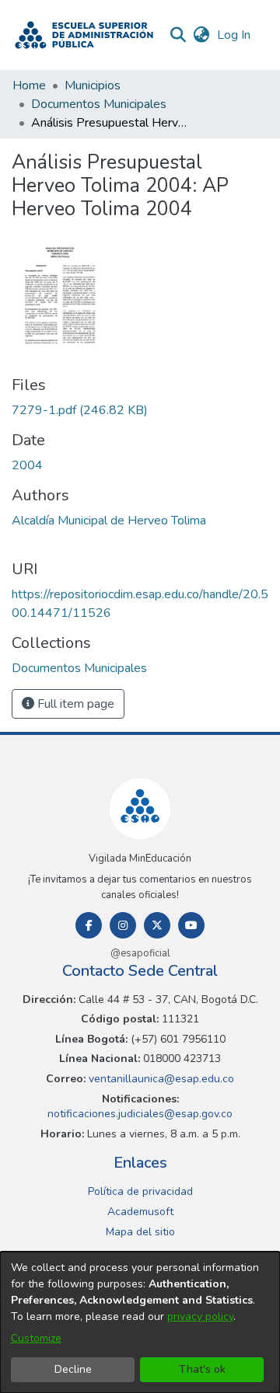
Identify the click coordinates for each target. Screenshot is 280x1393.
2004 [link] (27, 465)
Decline (73, 1369)
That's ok (202, 1369)
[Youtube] (191, 925)
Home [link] (29, 85)
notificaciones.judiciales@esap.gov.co (140, 1113)
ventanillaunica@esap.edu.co (160, 1078)
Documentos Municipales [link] (98, 104)
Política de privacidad (140, 1191)
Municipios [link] (93, 85)
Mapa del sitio (140, 1231)
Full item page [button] (74, 703)
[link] (80, 410)
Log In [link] (234, 35)
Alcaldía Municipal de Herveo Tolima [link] (109, 520)
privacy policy (200, 1316)
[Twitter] (157, 925)
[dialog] (140, 1322)
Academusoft (140, 1211)
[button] (84, 35)
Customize (36, 1338)
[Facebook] (88, 925)
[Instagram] (123, 925)
